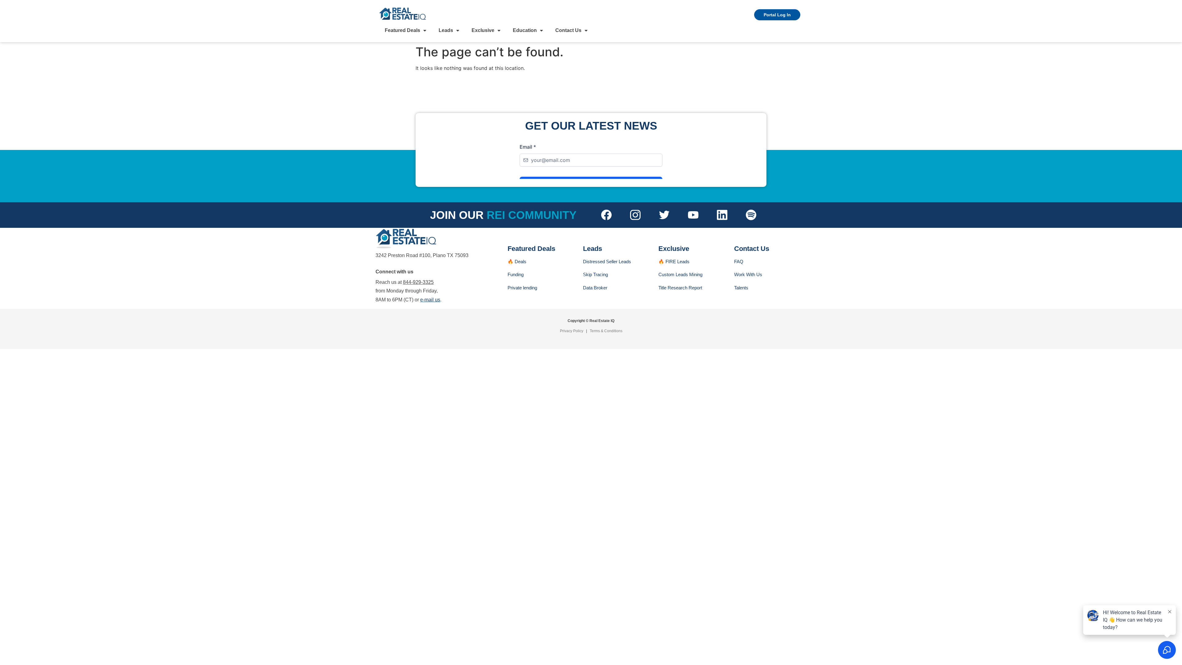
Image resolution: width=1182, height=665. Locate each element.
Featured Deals (402, 30)
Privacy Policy (571, 331)
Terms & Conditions (606, 331)
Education (525, 30)
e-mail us (430, 299)
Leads (446, 30)
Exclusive (483, 30)
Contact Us (568, 30)
